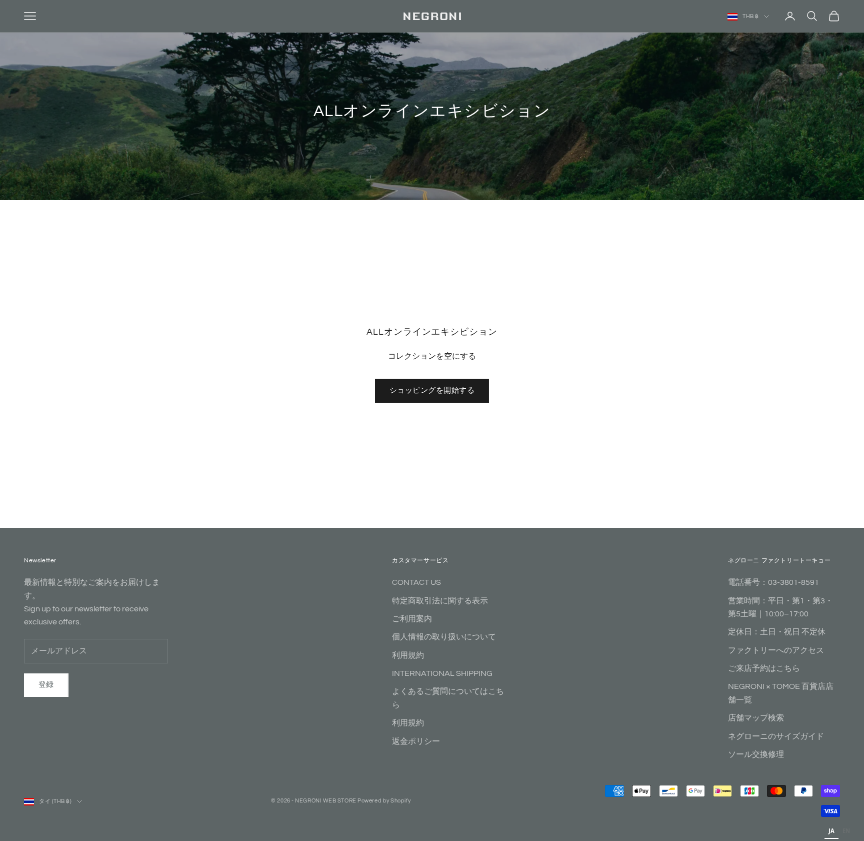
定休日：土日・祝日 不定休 (777, 632)
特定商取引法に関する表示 (440, 601)
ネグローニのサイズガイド (776, 736)
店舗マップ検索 (756, 718)
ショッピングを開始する (432, 390)
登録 (46, 684)
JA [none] (831, 830)
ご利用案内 (412, 619)
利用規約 (408, 655)
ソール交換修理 (756, 754)
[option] (846, 832)
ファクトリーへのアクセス (776, 650)
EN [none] (846, 830)
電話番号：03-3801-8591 (773, 582)
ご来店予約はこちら (764, 668)
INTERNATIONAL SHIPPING (442, 673)
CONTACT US (416, 582)
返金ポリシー (416, 741)
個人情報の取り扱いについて (444, 637)
